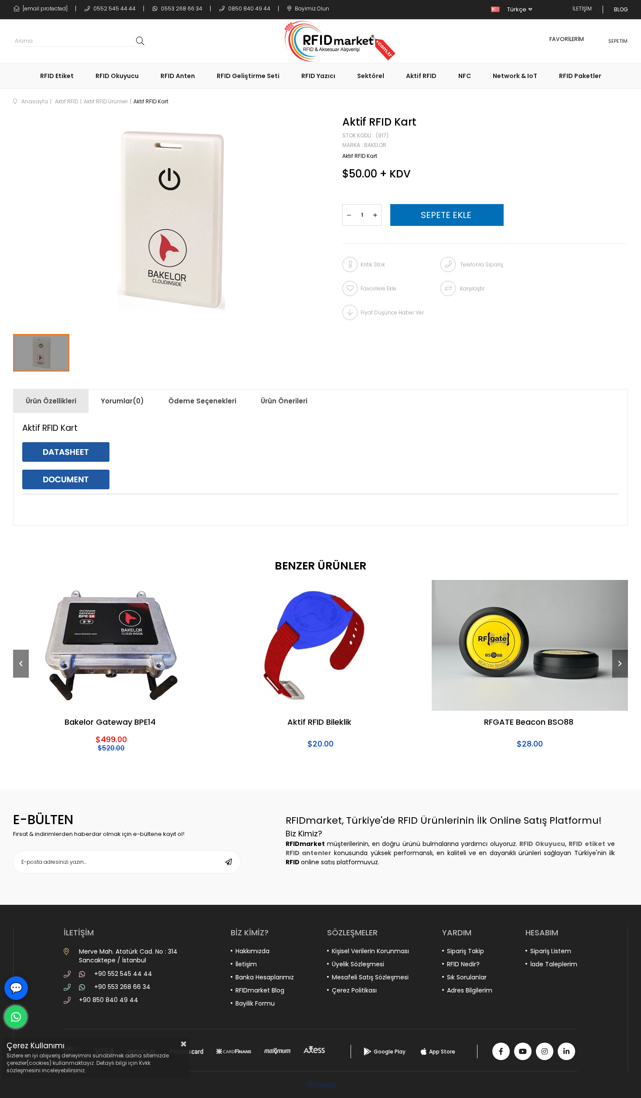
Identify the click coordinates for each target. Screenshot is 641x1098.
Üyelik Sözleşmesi (358, 964)
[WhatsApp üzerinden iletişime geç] (15, 1017)
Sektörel (370, 76)
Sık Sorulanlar (467, 977)
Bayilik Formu (255, 1003)
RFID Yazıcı (318, 76)
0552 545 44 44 (114, 8)
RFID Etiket (57, 76)
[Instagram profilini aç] (544, 1051)
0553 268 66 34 (181, 8)
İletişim (246, 964)
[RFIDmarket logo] (337, 41)
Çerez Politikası (354, 990)
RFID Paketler (580, 76)
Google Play (390, 1051)
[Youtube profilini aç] (523, 1051)
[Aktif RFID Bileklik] (320, 645)
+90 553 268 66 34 (122, 987)
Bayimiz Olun (311, 8)
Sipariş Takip (465, 951)
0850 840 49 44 (248, 8)
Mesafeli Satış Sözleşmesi (370, 977)
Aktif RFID (421, 76)
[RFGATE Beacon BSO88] (530, 645)
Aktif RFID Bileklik (319, 722)
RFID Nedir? (463, 964)
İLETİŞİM (582, 8)
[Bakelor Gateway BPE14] (111, 645)
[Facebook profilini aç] (501, 1051)
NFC (464, 76)
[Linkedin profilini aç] (566, 1051)
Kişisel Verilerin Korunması (370, 951)
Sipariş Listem (550, 951)
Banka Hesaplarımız (264, 977)
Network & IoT (515, 76)
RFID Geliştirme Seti (248, 76)
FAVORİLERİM (566, 39)
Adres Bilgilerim (469, 990)
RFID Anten (177, 76)
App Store (442, 1051)
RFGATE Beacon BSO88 (528, 722)
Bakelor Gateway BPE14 (110, 722)
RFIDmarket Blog (259, 990)
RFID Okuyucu (117, 76)
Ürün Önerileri (284, 401)
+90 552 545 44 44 (123, 974)
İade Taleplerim (553, 964)
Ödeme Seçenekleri (202, 401)
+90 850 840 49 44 (108, 1000)
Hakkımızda (252, 951)
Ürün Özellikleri (51, 401)
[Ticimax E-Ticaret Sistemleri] (320, 1086)
